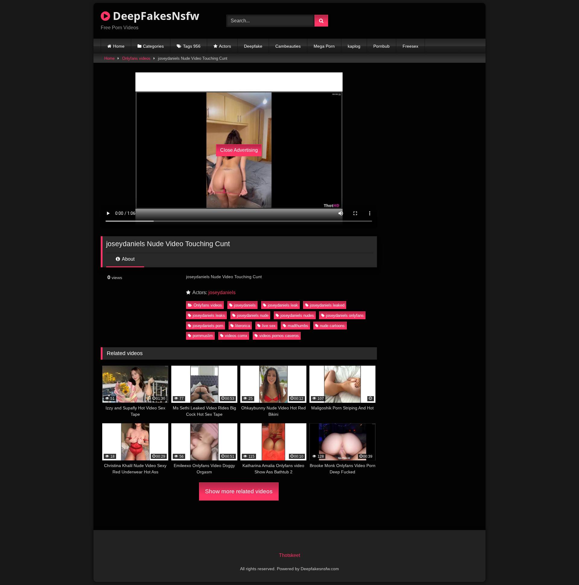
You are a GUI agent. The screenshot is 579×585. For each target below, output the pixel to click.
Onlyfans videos (136, 58)
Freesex (410, 46)
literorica (242, 325)
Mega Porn (324, 46)
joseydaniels (222, 292)
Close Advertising (239, 150)
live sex (269, 325)
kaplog (354, 46)
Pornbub (381, 46)
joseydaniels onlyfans (345, 315)
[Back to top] (560, 567)
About (127, 259)
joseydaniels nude (252, 315)
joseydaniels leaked (327, 305)
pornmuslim (203, 335)
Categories (153, 46)
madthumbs (298, 325)
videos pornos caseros (279, 335)
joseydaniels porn (208, 325)
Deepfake (253, 46)
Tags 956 (192, 46)
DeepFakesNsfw (154, 15)
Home (119, 46)
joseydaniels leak (283, 305)
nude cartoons (332, 325)
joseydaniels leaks (209, 315)
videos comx (236, 335)
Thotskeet (289, 555)
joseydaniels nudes (297, 315)
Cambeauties (288, 46)
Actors (225, 46)
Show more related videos (239, 491)
